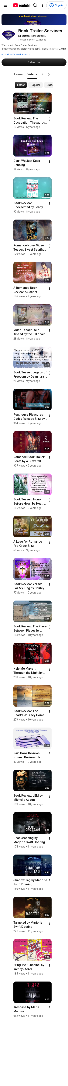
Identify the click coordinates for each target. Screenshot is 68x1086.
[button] (48, 74)
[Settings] (42, 5)
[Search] (35, 5)
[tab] (18, 74)
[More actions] (49, 119)
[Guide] (5, 5)
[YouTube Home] (21, 5)
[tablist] (34, 74)
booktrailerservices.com (17, 54)
